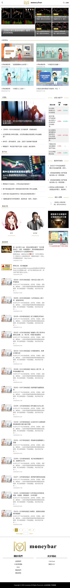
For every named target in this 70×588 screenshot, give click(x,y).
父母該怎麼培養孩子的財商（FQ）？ (48, 88)
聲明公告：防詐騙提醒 (20, 266)
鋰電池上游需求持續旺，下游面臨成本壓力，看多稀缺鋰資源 (58, 188)
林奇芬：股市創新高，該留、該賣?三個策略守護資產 (20, 141)
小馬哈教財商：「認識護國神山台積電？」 (15, 64)
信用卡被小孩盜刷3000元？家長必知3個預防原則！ (19, 194)
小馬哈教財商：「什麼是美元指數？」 (48, 64)
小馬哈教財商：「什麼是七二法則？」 (13, 88)
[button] (26, 9)
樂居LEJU (52, 564)
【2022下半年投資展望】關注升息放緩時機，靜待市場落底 (58, 167)
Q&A (18, 567)
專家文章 (39, 14)
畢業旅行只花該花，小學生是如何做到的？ (17, 184)
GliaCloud (52, 561)
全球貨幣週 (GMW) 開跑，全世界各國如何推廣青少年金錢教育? (22, 135)
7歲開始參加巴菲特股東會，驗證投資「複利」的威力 (20, 199)
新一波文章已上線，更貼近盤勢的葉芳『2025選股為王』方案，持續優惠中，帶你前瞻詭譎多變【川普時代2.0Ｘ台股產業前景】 (28, 249)
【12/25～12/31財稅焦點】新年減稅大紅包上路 (28, 406)
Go (30, 533)
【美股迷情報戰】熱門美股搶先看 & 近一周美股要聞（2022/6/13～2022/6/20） (58, 174)
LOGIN (67, 3)
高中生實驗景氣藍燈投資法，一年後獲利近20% (22, 176)
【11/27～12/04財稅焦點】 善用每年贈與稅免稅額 (29, 477)
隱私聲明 (18, 573)
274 (30, 530)
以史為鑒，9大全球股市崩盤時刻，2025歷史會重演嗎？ (22, 122)
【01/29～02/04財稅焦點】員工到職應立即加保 (28, 316)
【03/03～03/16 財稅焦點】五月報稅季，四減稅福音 (20, 129)
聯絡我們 (18, 570)
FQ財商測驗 (18, 564)
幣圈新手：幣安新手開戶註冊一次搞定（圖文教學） (19, 146)
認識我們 (18, 561)
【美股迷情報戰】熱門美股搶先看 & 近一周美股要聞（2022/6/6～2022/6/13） (58, 181)
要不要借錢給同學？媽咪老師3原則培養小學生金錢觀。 (21, 189)
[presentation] (3, 22)
